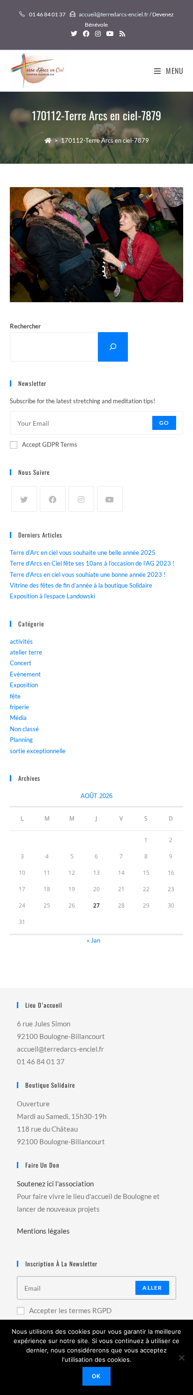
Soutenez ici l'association (55, 1183)
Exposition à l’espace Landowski (52, 596)
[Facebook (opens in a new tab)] (86, 33)
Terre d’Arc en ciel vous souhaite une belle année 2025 (83, 552)
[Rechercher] (113, 347)
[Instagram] (81, 499)
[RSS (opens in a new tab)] (121, 33)
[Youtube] (110, 499)
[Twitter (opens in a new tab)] (74, 33)
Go (164, 422)
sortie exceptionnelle (38, 751)
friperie (19, 707)
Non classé (24, 729)
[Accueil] (48, 140)
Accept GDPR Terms (49, 444)
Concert (20, 663)
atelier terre (26, 652)
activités (21, 641)
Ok (96, 1376)
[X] (24, 499)
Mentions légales (43, 1231)
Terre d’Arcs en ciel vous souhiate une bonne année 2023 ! (87, 574)
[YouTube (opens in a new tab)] (110, 33)
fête (15, 696)
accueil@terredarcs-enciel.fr (113, 14)
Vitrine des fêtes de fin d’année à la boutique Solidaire (81, 585)
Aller (152, 1287)
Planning (21, 739)
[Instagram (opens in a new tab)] (98, 33)
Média (18, 717)
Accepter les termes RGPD (70, 1310)
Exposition (24, 685)
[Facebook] (53, 499)
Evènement (25, 674)
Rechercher (25, 326)
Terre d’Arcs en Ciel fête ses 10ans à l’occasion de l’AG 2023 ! (92, 563)
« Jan (93, 940)
